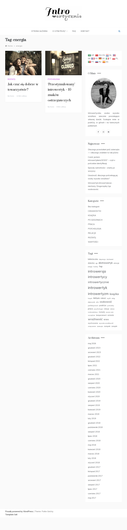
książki (90, 298)
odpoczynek (91, 302)
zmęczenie (92, 326)
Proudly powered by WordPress (19, 511)
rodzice (112, 309)
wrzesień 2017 (94, 480)
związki (114, 326)
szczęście (91, 315)
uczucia (111, 315)
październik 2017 (95, 476)
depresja (102, 259)
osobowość (106, 301)
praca (90, 308)
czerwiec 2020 (94, 387)
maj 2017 (92, 498)
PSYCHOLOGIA (54, 79)
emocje (116, 263)
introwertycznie (98, 282)
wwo (106, 319)
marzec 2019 (93, 414)
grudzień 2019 (94, 401)
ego (97, 263)
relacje (106, 309)
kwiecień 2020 (94, 392)
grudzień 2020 (94, 379)
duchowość (110, 259)
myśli (109, 298)
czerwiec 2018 (94, 440)
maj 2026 (92, 343)
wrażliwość (95, 319)
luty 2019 (92, 418)
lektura (96, 298)
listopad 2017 (94, 471)
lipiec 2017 (92, 489)
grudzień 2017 (94, 467)
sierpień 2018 (94, 432)
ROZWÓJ (11, 79)
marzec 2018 (93, 454)
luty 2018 (92, 458)
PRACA (91, 224)
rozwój (102, 312)
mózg (113, 298)
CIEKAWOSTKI (94, 211)
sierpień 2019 (94, 405)
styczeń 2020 (94, 396)
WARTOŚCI (93, 242)
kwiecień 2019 (94, 409)
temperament (101, 315)
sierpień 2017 (94, 485)
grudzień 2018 (94, 423)
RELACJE (92, 233)
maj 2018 (92, 445)
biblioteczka (93, 259)
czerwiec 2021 (94, 370)
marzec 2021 (93, 374)
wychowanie (93, 323)
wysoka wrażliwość (106, 323)
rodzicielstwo (93, 312)
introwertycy (97, 277)
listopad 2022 (94, 361)
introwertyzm (98, 294)
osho (97, 302)
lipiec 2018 (92, 436)
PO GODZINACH (95, 220)
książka (114, 294)
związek (107, 326)
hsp (100, 266)
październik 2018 (95, 427)
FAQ (74, 31)
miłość (103, 298)
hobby (95, 267)
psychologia (98, 309)
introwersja (97, 271)
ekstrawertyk (106, 262)
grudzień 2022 (94, 356)
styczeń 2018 (94, 462)
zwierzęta (100, 326)
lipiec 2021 (92, 365)
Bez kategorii (93, 206)
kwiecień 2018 (94, 449)
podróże (102, 305)
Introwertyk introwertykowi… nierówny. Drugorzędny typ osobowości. (100, 186)
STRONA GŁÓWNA (39, 31)
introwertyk (97, 287)
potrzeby (110, 305)
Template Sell (11, 514)
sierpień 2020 (94, 383)
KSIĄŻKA (92, 215)
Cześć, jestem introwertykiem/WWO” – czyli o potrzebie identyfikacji (101, 160)
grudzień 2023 (94, 348)
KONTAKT (85, 31)
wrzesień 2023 (94, 352)
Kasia (12, 96)
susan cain (109, 312)
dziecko (91, 263)
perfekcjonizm (93, 305)
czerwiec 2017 (94, 493)
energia (90, 267)
